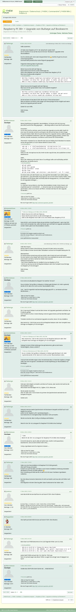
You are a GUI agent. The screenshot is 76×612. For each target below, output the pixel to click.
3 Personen (23, 366)
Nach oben (6, 592)
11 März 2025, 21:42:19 (25, 491)
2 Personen (23, 228)
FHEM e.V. (23, 13)
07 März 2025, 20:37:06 (25, 307)
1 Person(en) (23, 193)
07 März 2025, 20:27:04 (25, 278)
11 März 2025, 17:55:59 (25, 462)
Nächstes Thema (67, 33)
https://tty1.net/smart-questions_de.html (42, 203)
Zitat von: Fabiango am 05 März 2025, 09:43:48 (35, 212)
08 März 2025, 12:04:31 (25, 333)
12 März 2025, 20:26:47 (25, 565)
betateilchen (10, 208)
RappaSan (9, 517)
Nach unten (6, 38)
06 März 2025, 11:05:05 (25, 208)
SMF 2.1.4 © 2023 (5, 610)
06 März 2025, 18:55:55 (25, 243)
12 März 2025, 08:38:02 (25, 516)
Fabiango (9, 43)
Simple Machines (14, 610)
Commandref (54, 11)
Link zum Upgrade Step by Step (29, 65)
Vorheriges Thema (55, 33)
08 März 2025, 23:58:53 (25, 432)
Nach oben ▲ (71, 610)
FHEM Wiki (65, 11)
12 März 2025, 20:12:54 (25, 538)
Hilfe (47, 610)
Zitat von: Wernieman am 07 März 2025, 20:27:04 (35, 351)
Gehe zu (48, 600)
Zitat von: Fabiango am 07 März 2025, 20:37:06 (35, 336)
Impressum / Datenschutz (29, 11)
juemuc (8, 491)
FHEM (44, 11)
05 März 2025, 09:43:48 (25, 43)
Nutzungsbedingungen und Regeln (58, 610)
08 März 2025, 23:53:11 (25, 406)
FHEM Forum (8, 12)
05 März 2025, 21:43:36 (25, 120)
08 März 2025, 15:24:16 (25, 381)
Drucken (70, 38)
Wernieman (10, 121)
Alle (22, 38)
